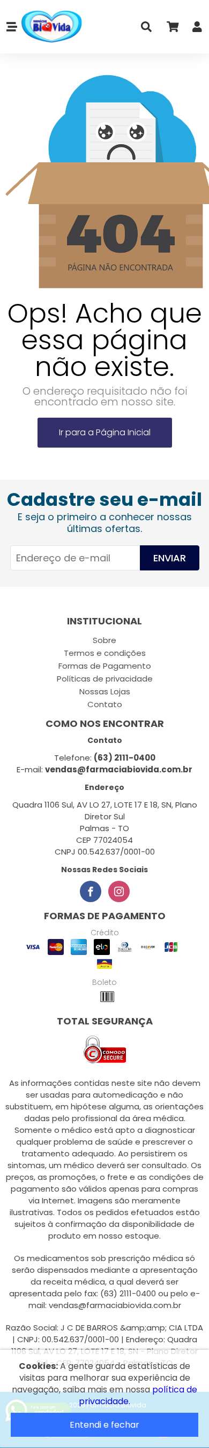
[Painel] (197, 29)
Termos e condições (105, 653)
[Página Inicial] (51, 27)
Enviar (169, 558)
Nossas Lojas (104, 691)
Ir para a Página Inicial (105, 432)
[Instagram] (119, 891)
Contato (104, 704)
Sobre (104, 640)
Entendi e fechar (104, 1425)
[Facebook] (90, 891)
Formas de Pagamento (104, 665)
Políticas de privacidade (105, 678)
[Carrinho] (172, 29)
